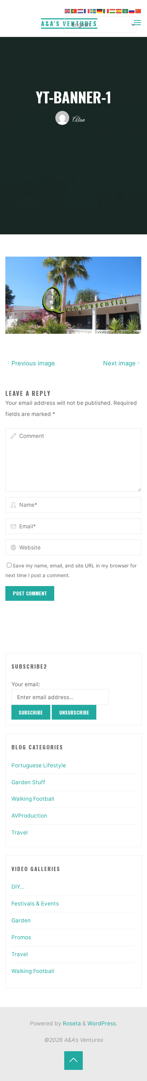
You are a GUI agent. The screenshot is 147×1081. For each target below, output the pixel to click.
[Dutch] (80, 10)
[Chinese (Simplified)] (138, 10)
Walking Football (32, 798)
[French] (87, 10)
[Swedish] (93, 10)
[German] (100, 10)
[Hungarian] (113, 10)
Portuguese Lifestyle (38, 765)
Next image (119, 363)
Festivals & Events (35, 903)
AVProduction (29, 815)
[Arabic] (125, 10)
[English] (68, 10)
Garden (21, 920)
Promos (21, 937)
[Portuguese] (74, 10)
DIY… (18, 886)
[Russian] (132, 10)
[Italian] (106, 10)
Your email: (25, 684)
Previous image (33, 363)
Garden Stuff (28, 782)
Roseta (71, 1023)
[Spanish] (119, 10)
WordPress (101, 1023)
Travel (19, 832)
